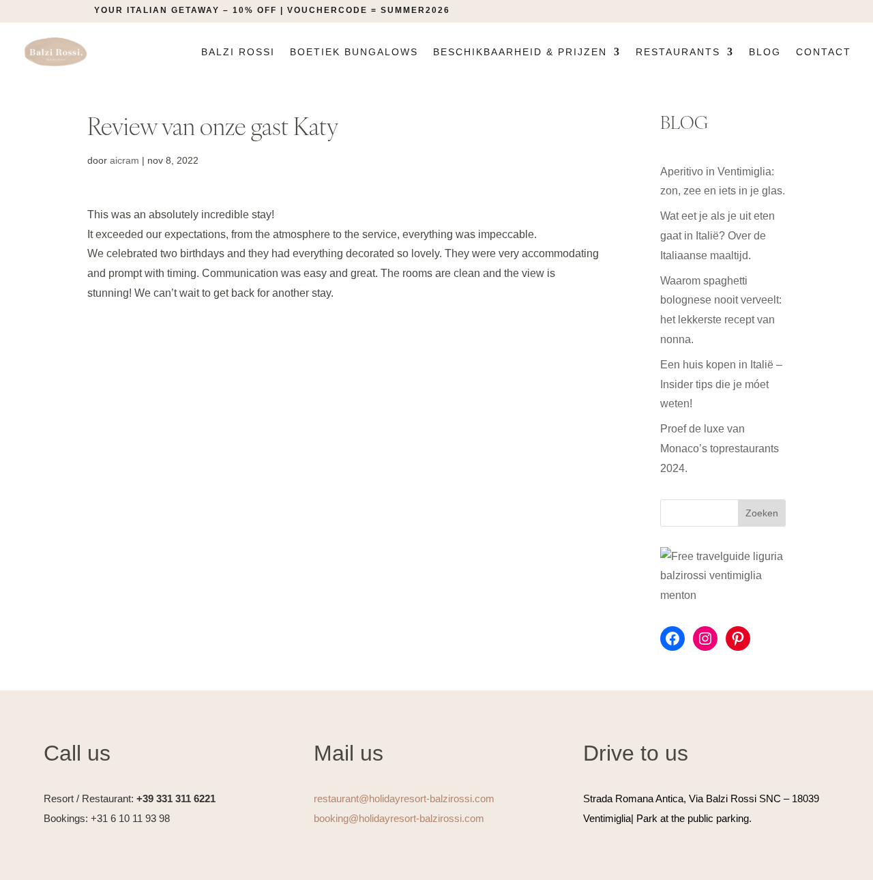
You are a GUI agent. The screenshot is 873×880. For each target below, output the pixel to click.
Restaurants (678, 52)
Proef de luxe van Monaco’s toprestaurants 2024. (719, 448)
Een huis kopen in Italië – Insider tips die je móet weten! (721, 384)
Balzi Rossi (238, 52)
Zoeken (761, 513)
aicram (124, 160)
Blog (765, 52)
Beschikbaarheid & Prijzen (520, 52)
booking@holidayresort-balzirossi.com (399, 818)
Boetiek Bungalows (354, 52)
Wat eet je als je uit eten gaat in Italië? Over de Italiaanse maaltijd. (717, 235)
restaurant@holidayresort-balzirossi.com (404, 798)
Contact (823, 52)
